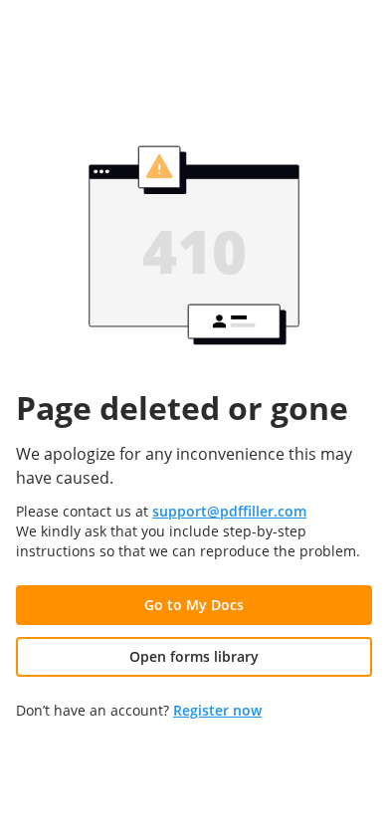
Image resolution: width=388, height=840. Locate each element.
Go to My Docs (194, 604)
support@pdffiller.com (229, 511)
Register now (217, 710)
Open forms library (194, 656)
